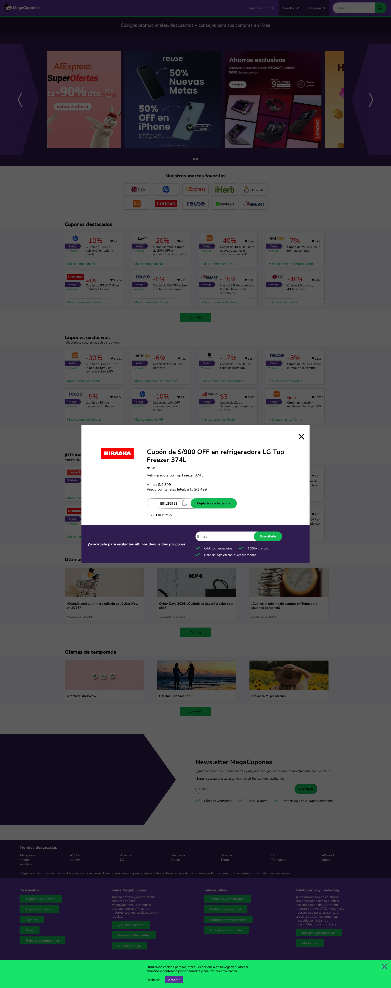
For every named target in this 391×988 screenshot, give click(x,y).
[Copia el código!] (185, 502)
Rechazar (153, 979)
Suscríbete (268, 536)
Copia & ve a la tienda (213, 503)
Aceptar (174, 979)
